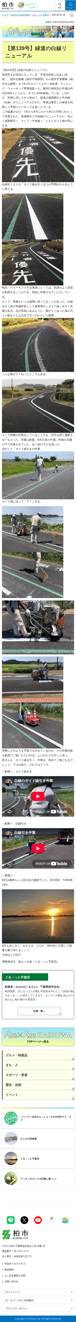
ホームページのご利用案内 (19, 1300)
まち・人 (12, 1065)
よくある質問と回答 (14, 1275)
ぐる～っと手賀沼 (40, 15)
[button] (60, 5)
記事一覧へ (39, 1011)
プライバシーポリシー (17, 1308)
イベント (12, 1094)
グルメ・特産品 (16, 1055)
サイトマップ (12, 1292)
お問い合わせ (11, 1281)
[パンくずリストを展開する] (72, 15)
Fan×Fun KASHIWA (20, 15)
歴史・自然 (13, 1084)
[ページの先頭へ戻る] (64, 1204)
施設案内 (9, 1269)
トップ (5, 15)
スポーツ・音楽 (16, 1075)
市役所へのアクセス (14, 1264)
